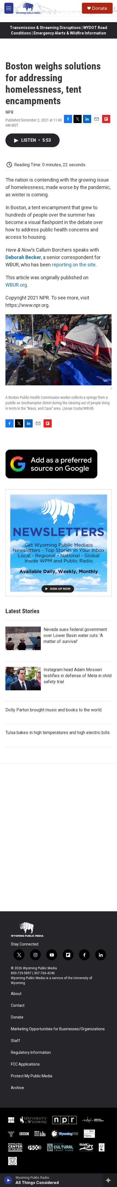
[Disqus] (58, 837)
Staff (15, 1041)
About (16, 994)
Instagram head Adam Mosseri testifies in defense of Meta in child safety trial (78, 675)
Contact (17, 1005)
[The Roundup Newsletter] (58, 543)
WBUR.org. (16, 285)
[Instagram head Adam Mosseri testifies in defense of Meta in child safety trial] (23, 678)
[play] (8, 1180)
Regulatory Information (31, 1053)
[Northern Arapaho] (101, 1147)
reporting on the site (74, 264)
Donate (99, 8)
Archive (17, 1088)
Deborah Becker (23, 257)
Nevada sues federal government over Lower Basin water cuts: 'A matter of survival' (75, 635)
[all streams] (110, 1180)
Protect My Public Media (31, 1076)
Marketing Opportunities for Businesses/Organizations (58, 1029)
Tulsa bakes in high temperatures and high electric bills (57, 732)
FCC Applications (25, 1064)
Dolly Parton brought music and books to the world (53, 709)
